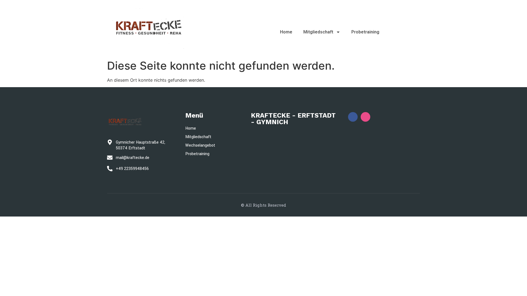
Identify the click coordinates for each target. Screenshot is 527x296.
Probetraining (365, 32)
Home (286, 32)
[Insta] (365, 117)
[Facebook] (353, 117)
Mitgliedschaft (318, 32)
